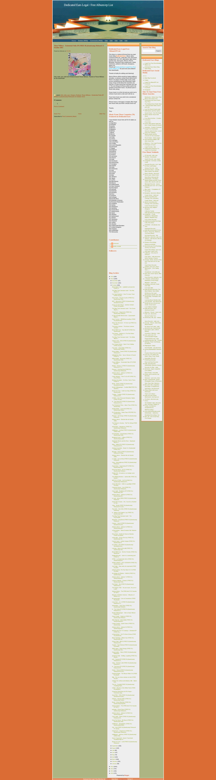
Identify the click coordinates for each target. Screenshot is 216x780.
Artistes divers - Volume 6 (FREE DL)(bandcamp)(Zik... (122, 495)
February (114, 761)
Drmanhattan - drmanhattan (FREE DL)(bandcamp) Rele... (123, 434)
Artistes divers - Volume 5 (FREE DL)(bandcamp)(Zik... (122, 527)
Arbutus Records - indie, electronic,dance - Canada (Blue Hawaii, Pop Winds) (152, 169)
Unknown (116, 243)
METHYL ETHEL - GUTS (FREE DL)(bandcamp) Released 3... (122, 481)
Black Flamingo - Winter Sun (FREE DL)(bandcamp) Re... (123, 638)
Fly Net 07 (130, 779)
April (113, 757)
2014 (112, 278)
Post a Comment (59, 106)
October (114, 285)
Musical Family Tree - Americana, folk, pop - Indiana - (153, 317)
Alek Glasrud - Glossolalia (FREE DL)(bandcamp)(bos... (122, 620)
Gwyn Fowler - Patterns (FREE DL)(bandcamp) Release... (122, 617)
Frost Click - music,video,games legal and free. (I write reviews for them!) (153, 123)
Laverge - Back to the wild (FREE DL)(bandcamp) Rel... (122, 549)
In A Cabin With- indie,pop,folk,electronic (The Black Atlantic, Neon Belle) (152, 289)
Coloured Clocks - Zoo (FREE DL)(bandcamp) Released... (121, 488)
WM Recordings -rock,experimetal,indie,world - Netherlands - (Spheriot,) (153, 411)
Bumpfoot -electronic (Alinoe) (153, 193)
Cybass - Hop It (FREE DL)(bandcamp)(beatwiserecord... (123, 524)
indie (65, 95)
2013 (112, 766)
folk (62, 95)
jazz (68, 95)
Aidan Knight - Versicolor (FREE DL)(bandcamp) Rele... (122, 359)
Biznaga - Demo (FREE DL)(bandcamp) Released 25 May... (123, 452)
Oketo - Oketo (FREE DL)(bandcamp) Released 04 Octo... (122, 670)
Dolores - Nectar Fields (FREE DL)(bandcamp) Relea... (121, 699)
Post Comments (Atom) (69, 116)
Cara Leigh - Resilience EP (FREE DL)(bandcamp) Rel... (122, 491)
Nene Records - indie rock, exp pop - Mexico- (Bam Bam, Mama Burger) (153, 323)
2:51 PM (68, 51)
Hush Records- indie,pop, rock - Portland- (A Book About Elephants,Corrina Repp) (153, 279)
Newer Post (57, 113)
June (113, 752)
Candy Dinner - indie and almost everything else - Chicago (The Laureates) (152, 196)
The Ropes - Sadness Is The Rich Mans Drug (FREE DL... (123, 334)
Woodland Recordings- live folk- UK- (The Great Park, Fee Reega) (152, 416)
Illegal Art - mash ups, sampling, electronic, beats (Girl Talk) (152, 284)
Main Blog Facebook (150, 78)
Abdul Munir (115, 779)
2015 (112, 276)
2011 (112, 771)
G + (146, 76)
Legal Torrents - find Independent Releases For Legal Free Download (152, 148)
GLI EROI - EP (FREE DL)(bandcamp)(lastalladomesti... (122, 545)
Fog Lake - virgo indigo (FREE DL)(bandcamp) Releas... (121, 348)
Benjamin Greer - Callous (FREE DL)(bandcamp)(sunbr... (122, 438)
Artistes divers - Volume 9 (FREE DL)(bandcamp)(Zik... (122, 713)
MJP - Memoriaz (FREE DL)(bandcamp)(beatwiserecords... (123, 302)
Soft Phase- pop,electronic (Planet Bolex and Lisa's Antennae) (152, 390)
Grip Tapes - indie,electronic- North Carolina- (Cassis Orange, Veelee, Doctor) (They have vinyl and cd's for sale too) (153, 260)
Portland (78, 95)
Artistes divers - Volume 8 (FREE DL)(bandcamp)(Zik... (122, 627)
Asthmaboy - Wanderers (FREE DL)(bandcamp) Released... (122, 427)
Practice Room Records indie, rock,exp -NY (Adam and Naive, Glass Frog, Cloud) (153, 354)
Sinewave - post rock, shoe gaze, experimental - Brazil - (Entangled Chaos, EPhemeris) (153, 379)
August (114, 748)
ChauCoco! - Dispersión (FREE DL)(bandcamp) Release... (122, 312)
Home (79, 113)
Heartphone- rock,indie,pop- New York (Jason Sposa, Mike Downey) (153, 273)
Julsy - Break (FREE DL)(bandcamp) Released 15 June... (122, 506)
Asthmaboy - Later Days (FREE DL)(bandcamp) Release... (122, 606)
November (115, 283)
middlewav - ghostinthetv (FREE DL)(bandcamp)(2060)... (122, 724)
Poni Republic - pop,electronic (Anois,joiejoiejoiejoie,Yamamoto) (153, 349)
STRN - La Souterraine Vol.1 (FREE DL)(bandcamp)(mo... (123, 559)
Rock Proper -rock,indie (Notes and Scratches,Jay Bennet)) (152, 374)
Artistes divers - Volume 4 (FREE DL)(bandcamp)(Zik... (122, 373)
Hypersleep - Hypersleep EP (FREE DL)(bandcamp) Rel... (123, 466)
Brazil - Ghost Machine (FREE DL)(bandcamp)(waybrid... (121, 703)
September (115, 746)
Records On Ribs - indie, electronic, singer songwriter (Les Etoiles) (152, 369)
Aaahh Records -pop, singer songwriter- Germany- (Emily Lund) (153, 160)
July (113, 750)
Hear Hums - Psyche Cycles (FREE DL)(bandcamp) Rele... (123, 298)
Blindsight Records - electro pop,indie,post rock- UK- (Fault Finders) (153, 185)
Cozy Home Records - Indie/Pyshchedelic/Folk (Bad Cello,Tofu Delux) (153, 221)
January (114, 763)
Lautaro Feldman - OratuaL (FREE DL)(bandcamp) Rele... (122, 581)
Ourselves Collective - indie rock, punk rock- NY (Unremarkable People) (152, 335)
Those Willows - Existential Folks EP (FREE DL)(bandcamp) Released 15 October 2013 (79, 96)
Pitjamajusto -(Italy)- (150, 345)
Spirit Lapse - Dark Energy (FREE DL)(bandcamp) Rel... (122, 649)
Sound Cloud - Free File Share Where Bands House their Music (153, 114)
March (114, 759)
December (115, 280)
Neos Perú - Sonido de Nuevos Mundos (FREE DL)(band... (123, 534)
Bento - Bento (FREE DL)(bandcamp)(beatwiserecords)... (122, 384)
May (113, 754)
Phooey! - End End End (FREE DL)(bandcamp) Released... (121, 370)
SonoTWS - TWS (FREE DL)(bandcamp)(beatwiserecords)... (123, 695)
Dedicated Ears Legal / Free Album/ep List (88, 5)
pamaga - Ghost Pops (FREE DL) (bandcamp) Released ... (121, 710)
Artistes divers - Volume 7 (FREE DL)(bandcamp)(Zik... (122, 577)
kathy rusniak (117, 246)
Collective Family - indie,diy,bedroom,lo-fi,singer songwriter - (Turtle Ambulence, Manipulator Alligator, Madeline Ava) (152, 214)
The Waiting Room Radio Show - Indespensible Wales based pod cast (153, 105)
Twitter (146, 80)
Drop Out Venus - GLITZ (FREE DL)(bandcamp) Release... (122, 470)
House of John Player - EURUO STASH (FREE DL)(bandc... (123, 305)
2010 (112, 773)
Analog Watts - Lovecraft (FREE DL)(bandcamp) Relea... (122, 409)
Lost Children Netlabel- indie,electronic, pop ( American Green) (151, 308)
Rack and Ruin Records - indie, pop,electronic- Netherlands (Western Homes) (153, 363)
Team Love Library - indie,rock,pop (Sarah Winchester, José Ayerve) (152, 395)
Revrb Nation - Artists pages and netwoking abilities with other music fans (152, 139)
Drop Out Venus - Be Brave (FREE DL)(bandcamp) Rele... (122, 720)
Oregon (73, 95)
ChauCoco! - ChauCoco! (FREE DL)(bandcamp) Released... (122, 731)
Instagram (147, 89)
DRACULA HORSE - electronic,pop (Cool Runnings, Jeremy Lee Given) (153, 246)
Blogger (126, 775)
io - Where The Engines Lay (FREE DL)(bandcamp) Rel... (123, 513)
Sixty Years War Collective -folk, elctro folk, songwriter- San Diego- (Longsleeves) (152, 385)
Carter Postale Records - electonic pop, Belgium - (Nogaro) (152, 207)
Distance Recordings (150, 242)
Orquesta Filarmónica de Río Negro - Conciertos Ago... (122, 692)
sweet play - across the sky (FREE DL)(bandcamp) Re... (123, 538)
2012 (112, 768)
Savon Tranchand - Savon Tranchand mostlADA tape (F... (122, 738)
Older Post (102, 113)
